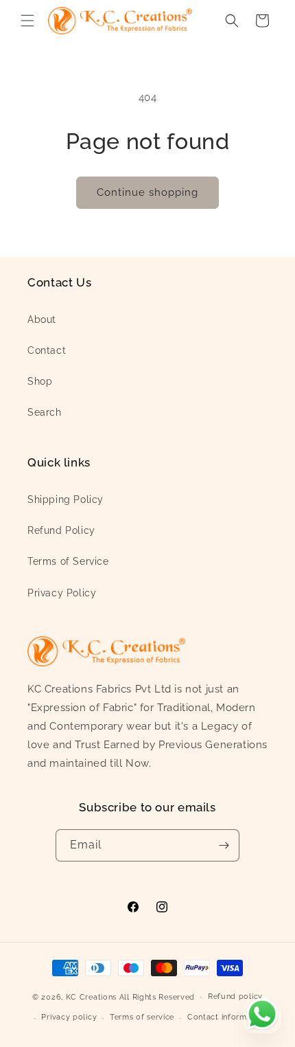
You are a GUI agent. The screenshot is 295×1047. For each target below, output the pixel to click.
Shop (39, 381)
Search (44, 412)
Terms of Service (68, 561)
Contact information (226, 1017)
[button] (27, 20)
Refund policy (235, 996)
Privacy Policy (61, 592)
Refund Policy (61, 530)
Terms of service (142, 1017)
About (41, 319)
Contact (46, 350)
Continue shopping (147, 192)
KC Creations (91, 996)
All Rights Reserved (157, 996)
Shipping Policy (65, 499)
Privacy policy (69, 1017)
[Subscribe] (224, 845)
